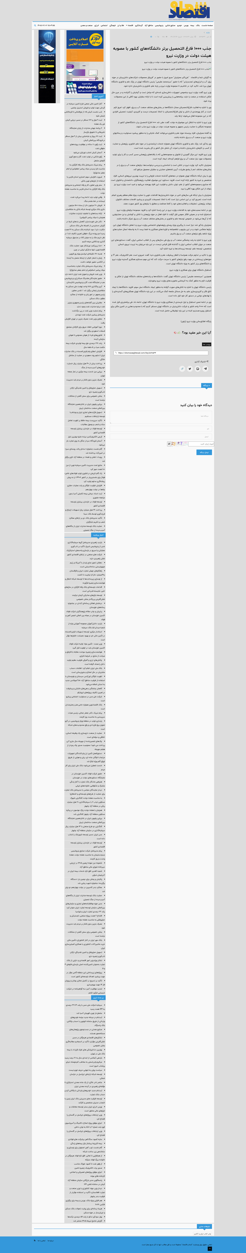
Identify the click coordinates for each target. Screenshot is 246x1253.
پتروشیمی (159, 25)
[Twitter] (190, 369)
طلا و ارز (120, 25)
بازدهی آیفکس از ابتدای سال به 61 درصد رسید (83, 1058)
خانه (208, 32)
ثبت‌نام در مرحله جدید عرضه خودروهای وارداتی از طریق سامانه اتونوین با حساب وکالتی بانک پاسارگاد (86, 1021)
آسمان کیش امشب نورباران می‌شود (87, 152)
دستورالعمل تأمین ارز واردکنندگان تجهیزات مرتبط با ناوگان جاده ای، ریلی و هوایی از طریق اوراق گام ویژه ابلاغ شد (86, 757)
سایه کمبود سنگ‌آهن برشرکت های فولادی (85, 1139)
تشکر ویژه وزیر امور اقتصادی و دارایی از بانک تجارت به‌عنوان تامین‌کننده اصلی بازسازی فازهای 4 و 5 (85, 964)
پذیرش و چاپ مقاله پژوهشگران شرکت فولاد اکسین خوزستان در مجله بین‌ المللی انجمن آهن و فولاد (85, 615)
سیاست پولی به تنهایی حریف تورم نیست (85, 1070)
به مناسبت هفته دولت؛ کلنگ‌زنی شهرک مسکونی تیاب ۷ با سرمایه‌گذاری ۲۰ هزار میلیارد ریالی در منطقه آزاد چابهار (86, 802)
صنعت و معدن (86, 25)
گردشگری (139, 25)
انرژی (96, 25)
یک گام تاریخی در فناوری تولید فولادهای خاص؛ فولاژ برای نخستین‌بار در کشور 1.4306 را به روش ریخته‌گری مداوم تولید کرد (85, 477)
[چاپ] (151, 36)
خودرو (179, 25)
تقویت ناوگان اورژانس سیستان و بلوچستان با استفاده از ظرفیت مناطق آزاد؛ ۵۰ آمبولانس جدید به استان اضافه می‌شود (85, 680)
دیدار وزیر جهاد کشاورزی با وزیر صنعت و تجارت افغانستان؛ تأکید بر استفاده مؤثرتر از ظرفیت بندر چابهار (87, 1192)
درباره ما (51, 1240)
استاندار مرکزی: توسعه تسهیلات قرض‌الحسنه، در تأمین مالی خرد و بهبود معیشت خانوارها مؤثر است (85, 635)
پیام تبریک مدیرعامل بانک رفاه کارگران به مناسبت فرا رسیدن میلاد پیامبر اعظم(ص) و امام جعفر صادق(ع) (85, 168)
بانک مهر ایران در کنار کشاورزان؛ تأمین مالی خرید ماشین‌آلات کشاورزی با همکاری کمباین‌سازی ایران (85, 944)
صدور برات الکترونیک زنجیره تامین (88, 1168)
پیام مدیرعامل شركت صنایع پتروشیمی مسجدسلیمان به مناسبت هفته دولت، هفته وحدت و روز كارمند (87, 855)
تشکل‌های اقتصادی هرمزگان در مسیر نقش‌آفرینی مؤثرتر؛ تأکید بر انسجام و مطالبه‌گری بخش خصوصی (85, 1041)
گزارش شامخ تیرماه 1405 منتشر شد (87, 1221)
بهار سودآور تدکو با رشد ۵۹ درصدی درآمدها (85, 1216)
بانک (198, 25)
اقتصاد (130, 25)
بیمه (192, 25)
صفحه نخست (207, 25)
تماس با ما (41, 1240)
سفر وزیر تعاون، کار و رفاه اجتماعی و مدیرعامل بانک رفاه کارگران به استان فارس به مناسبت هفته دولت (85, 189)
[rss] (34, 1240)
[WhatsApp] (198, 369)
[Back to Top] (210, 1249)
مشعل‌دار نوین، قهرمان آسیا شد (89, 1013)
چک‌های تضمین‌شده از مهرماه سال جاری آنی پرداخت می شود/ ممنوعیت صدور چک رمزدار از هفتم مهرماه (85, 745)
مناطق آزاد (149, 25)
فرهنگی (112, 25)
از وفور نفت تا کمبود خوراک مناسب (88, 1164)
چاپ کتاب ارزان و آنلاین (202, 1233)
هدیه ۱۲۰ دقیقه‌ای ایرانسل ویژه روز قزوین (85, 254)
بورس (186, 25)
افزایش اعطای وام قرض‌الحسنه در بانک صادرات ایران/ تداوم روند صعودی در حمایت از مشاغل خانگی (84, 355)
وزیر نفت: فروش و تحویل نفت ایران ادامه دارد (83, 274)
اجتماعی (104, 25)
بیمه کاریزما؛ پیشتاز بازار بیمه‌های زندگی (86, 1143)
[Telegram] (205, 369)
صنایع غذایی (170, 25)
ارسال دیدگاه (204, 452)
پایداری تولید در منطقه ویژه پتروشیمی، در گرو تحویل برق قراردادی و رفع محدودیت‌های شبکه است (85, 725)
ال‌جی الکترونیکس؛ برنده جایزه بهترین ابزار (85, 436)
